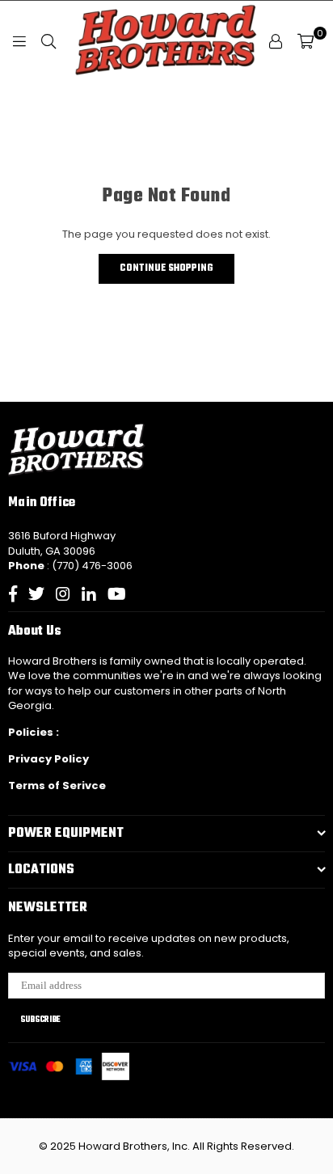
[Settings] (275, 41)
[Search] (48, 41)
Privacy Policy (48, 758)
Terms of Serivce (57, 785)
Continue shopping (166, 268)
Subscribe (40, 1019)
